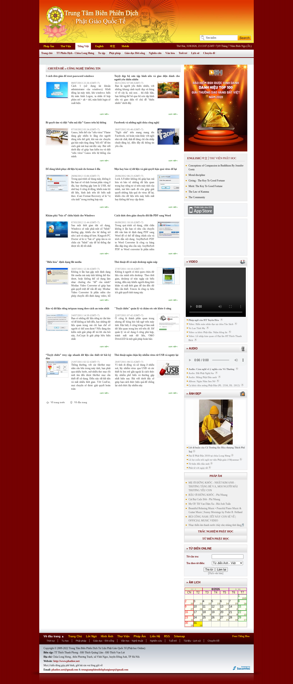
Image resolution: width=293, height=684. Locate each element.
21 (233, 613)
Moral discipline (197, 175)
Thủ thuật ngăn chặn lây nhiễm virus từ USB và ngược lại (146, 354)
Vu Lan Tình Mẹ (197, 328)
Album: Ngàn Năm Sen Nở (202, 381)
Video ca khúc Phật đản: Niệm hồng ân (208, 332)
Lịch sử (195, 53)
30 (189, 623)
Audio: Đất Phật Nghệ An (201, 373)
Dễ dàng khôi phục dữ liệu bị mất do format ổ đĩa (73, 169)
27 (224, 618)
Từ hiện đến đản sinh (199, 463)
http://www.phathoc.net (66, 661)
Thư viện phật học (222, 158)
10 (198, 607)
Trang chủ (47, 53)
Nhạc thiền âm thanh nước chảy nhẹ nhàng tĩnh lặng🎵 (216, 525)
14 (233, 607)
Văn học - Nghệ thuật (132, 640)
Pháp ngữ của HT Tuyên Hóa (204, 320)
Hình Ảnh (107, 636)
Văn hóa (170, 53)
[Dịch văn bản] (215, 573)
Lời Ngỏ (91, 636)
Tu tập (101, 53)
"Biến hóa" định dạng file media (64, 261)
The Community (197, 197)
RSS (167, 636)
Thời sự (51, 640)
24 (198, 618)
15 (242, 607)
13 (224, 607)
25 (207, 618)
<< (192, 589)
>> (239, 589)
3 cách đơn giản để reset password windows (70, 76)
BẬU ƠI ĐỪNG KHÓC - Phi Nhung (208, 494)
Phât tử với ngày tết (198, 468)
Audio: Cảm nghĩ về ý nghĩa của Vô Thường (211, 369)
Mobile (125, 46)
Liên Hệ (155, 636)
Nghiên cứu (155, 53)
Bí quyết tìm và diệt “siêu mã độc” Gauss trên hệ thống (76, 122)
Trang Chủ (75, 636)
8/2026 (215, 589)
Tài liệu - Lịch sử (192, 640)
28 (233, 618)
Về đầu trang (80, 402)
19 (215, 613)
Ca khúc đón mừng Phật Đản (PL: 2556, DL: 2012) (214, 385)
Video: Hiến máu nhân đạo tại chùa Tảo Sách (211, 324)
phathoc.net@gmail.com (65, 669)
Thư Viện (65, 46)
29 (242, 618)
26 (215, 618)
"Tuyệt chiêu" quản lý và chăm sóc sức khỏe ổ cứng (142, 308)
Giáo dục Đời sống (135, 53)
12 (215, 607)
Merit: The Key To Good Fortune (205, 186)
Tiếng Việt (83, 46)
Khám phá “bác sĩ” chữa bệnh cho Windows (70, 215)
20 (224, 613)
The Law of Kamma (199, 191)
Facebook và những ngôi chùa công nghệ (136, 122)
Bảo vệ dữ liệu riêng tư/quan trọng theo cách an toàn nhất (77, 308)
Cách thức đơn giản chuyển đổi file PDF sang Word (142, 215)
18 (207, 613)
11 (207, 607)
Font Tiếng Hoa (240, 636)
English (99, 46)
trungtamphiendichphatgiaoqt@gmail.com (104, 669)
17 (198, 613)
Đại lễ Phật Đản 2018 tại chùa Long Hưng (209, 455)
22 (242, 613)
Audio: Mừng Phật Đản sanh (203, 377)
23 (189, 618)
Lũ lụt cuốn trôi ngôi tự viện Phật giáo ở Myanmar (214, 459)
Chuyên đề (209, 53)
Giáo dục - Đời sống (103, 640)
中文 (112, 46)
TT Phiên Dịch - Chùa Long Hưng (75, 53)
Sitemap (179, 636)
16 (189, 613)
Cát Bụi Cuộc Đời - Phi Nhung (204, 499)
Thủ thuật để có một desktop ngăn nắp (135, 261)
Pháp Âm (49, 46)
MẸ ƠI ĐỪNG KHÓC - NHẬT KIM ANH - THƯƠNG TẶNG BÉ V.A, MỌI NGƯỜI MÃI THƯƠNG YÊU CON (213, 486)
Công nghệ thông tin (83, 68)
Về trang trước (57, 402)
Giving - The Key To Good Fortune (207, 180)
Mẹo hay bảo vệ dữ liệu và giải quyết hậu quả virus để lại (145, 169)
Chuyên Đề (213, 640)
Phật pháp (115, 53)
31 (198, 623)
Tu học (65, 640)
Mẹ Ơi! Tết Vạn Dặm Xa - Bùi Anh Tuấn (210, 503)
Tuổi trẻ (183, 53)
